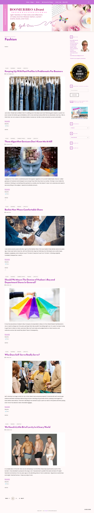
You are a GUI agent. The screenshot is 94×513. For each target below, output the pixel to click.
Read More (7, 121)
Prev (6, 498)
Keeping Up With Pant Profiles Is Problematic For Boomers (34, 71)
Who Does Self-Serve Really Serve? (22, 354)
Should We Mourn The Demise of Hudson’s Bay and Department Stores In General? (30, 281)
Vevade (46, 510)
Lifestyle (25, 68)
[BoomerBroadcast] (47, 17)
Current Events (21, 138)
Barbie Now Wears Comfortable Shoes (24, 209)
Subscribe (74, 95)
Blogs (7, 68)
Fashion (19, 68)
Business (13, 68)
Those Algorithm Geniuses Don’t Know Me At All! (28, 141)
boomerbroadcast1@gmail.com (77, 55)
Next (22, 498)
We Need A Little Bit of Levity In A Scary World (27, 427)
